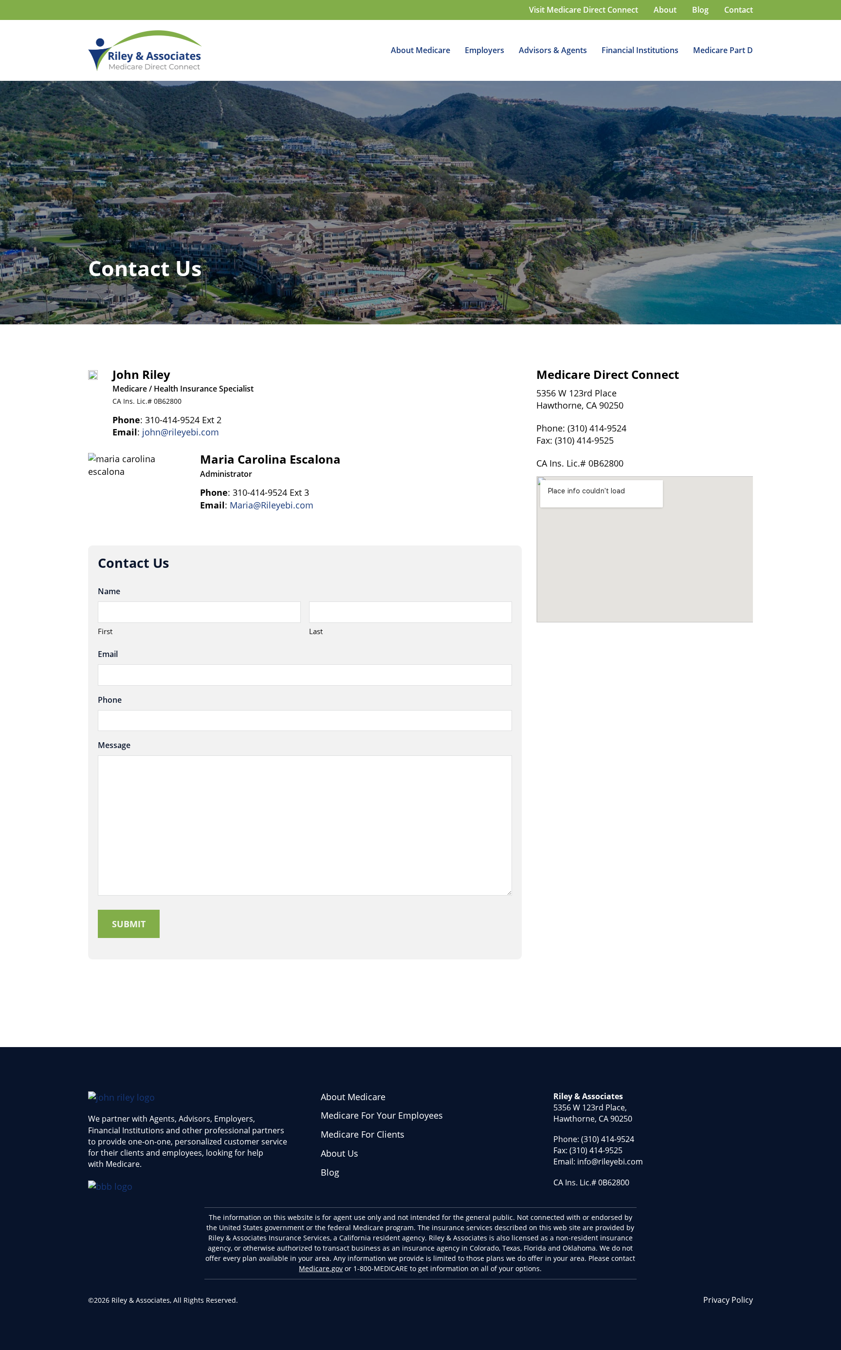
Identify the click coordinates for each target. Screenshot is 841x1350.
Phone (110, 699)
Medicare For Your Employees (382, 1115)
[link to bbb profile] (110, 1185)
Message (114, 745)
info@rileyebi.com (610, 1161)
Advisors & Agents (553, 50)
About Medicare (420, 50)
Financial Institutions (640, 50)
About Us (339, 1153)
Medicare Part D (723, 50)
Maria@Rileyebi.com (271, 505)
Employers (484, 50)
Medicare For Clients (362, 1134)
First (105, 631)
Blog (330, 1172)
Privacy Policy (728, 1299)
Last (316, 631)
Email (108, 654)
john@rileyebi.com (180, 432)
